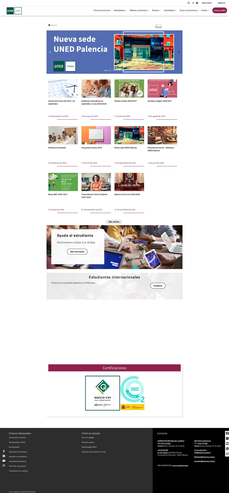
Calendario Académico (17, 461)
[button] (50, 52)
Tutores (155, 10)
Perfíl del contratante (17, 466)
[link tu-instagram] (227, 454)
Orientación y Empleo (17, 437)
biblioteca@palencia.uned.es (204, 457)
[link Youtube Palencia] (3, 461)
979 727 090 (202, 443)
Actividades (169, 10)
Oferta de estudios (102, 10)
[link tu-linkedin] (227, 449)
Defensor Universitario (18, 451)
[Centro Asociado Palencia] (13, 10)
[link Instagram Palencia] (3, 466)
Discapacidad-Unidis (17, 442)
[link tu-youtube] (227, 443)
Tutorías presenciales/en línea (94, 451)
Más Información (77, 251)
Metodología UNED (89, 447)
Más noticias (114, 221)
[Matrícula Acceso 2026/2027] (114, 51)
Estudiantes (119, 10)
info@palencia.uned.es (202, 452)
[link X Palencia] (3, 456)
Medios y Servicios (138, 10)
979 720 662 (166, 443)
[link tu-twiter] (227, 438)
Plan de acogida (88, 437)
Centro (204, 10)
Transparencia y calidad (18, 471)
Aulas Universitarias (189, 10)
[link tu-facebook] (227, 433)
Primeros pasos (88, 442)
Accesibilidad (14, 447)
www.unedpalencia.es (180, 465)
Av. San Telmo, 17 (164, 452)
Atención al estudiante (18, 456)
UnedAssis (158, 285)
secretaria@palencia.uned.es (204, 461)
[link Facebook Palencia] (3, 451)
